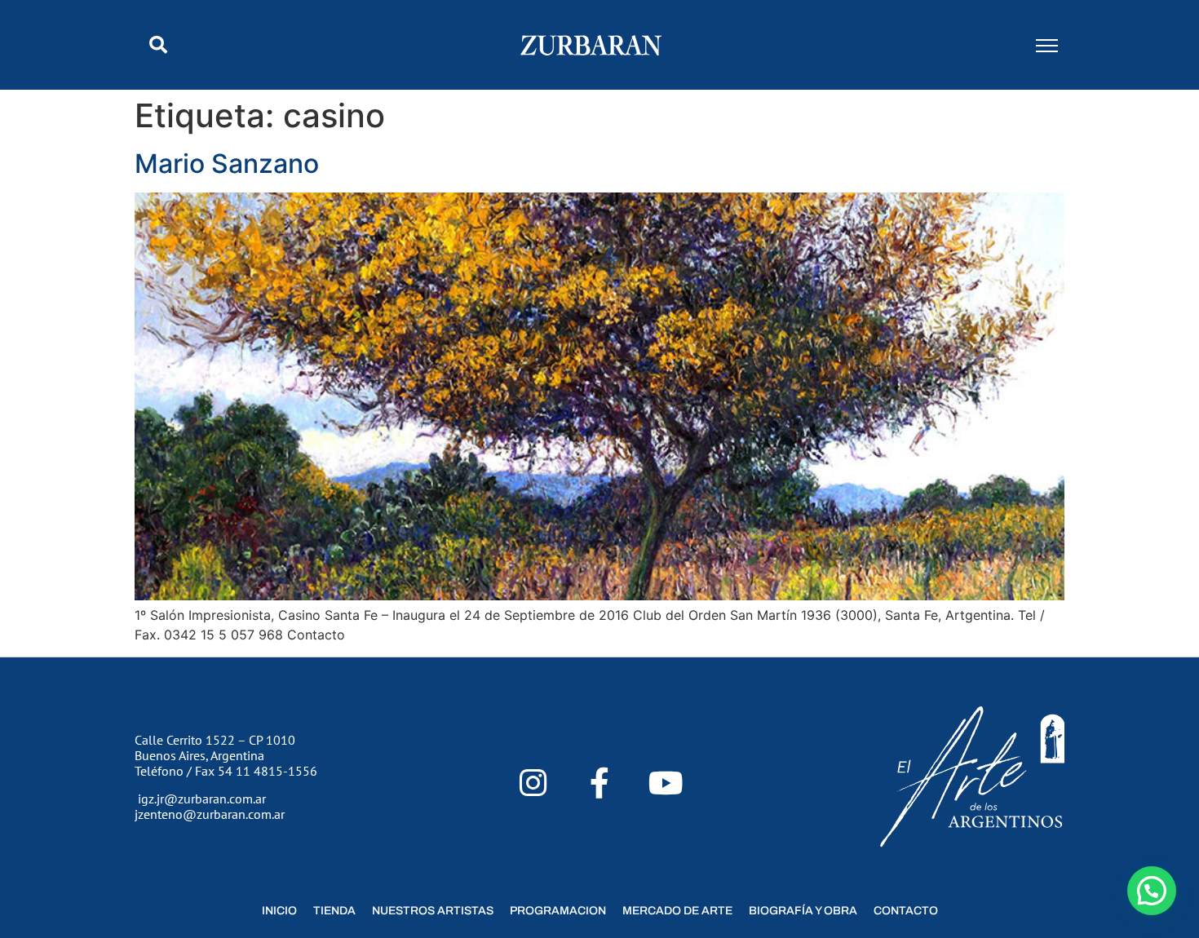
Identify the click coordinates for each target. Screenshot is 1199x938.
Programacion (558, 911)
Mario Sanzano (227, 163)
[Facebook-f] (600, 783)
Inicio (279, 911)
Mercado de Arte (677, 911)
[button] (158, 45)
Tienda (334, 911)
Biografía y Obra (803, 911)
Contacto (906, 911)
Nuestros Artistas (432, 911)
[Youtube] (666, 783)
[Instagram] (533, 783)
